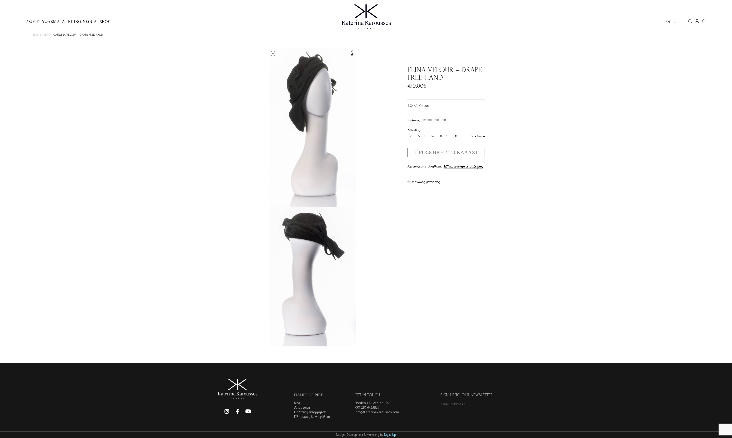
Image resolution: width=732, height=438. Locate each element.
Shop (105, 21)
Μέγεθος (414, 130)
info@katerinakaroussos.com (377, 412)
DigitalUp (390, 434)
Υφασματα (53, 21)
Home (37, 34)
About (32, 21)
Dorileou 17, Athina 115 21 (374, 403)
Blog (297, 403)
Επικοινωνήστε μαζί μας (463, 166)
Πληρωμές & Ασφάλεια (312, 416)
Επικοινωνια (82, 21)
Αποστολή (302, 407)
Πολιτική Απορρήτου (310, 412)
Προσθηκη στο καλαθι (446, 152)
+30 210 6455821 (367, 407)
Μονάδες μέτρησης (425, 182)
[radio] (411, 136)
